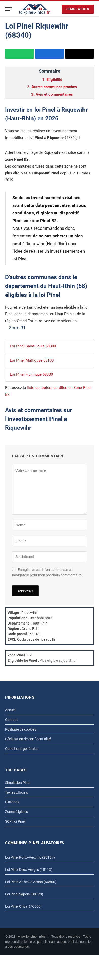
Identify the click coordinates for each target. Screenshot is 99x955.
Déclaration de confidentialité (28, 739)
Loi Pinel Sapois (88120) (24, 894)
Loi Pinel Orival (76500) (23, 906)
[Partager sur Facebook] (49, 54)
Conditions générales (21, 749)
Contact (11, 720)
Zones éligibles (16, 812)
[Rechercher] (56, 9)
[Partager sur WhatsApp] (19, 54)
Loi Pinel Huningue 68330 (31, 374)
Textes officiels (16, 792)
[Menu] (8, 9)
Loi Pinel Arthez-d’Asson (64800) (30, 882)
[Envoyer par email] (79, 54)
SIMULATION (77, 9)
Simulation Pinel (17, 783)
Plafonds (12, 802)
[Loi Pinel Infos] (34, 9)
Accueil (10, 710)
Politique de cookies (20, 729)
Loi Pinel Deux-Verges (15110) (28, 870)
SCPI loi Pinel (15, 821)
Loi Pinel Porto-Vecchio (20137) (30, 857)
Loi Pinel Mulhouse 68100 (32, 360)
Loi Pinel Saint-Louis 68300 (33, 346)
